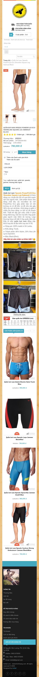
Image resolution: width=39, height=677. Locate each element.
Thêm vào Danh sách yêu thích (17, 157)
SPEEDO (18, 138)
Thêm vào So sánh (13, 159)
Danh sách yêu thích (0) (18, 39)
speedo (27, 180)
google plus (16, 673)
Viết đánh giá (30, 134)
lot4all (14, 668)
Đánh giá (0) (16, 188)
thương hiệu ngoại (15, 182)
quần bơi (21, 180)
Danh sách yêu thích (10, 638)
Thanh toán (29, 39)
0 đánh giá (20, 134)
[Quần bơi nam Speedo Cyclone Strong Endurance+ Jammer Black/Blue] (18, 505)
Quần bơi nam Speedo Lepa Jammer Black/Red (19, 438)
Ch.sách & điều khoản (10, 615)
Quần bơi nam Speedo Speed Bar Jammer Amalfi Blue (19, 494)
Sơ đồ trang (7, 599)
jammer (5, 182)
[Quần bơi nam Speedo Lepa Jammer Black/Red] (18, 394)
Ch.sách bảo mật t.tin (10, 618)
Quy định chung (8, 612)
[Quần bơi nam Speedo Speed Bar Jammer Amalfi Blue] (18, 450)
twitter (11, 673)
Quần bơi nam (9, 193)
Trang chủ (6, 60)
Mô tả (7, 188)
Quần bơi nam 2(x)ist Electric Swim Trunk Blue (19, 383)
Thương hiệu (7, 593)
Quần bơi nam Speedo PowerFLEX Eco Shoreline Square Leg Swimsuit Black (16, 62)
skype (24, 673)
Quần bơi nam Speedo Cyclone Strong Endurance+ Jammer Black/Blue (19, 549)
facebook (7, 673)
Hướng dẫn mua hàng (22, 25)
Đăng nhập (7, 43)
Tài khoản (7, 39)
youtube (20, 673)
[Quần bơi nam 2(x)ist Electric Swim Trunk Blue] (18, 339)
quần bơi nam (12, 180)
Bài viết (5, 602)
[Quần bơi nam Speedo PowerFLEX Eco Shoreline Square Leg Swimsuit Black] (6, 118)
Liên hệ (5, 596)
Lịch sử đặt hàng (9, 634)
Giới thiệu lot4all (20, 30)
